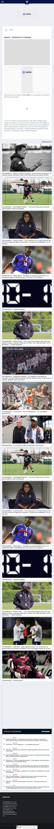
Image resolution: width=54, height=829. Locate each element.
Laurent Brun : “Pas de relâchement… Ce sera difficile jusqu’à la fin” (23, 744)
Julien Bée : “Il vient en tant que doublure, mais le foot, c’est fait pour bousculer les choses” (26, 782)
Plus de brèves (45, 731)
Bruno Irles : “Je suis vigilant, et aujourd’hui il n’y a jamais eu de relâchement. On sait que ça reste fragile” (28, 771)
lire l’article (15, 97)
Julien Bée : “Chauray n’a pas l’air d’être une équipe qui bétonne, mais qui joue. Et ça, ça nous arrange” (27, 750)
